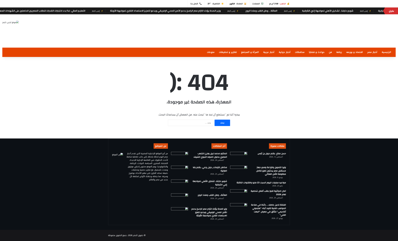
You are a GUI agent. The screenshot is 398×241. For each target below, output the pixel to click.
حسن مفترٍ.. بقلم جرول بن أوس (272, 154)
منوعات (211, 52)
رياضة (339, 52)
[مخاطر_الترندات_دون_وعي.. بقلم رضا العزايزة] (179, 171)
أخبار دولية (285, 52)
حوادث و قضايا (316, 52)
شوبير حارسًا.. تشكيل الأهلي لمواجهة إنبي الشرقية (336, 11)
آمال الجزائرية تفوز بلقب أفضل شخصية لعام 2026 (268, 193)
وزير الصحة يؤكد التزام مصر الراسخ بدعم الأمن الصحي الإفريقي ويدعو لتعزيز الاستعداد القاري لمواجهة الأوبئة (173, 11)
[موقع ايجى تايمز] (10, 22)
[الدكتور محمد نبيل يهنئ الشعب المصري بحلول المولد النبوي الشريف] (179, 158)
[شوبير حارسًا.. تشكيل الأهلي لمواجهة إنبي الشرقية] (179, 185)
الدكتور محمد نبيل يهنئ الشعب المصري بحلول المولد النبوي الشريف (210, 155)
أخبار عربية (268, 52)
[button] (265, 40)
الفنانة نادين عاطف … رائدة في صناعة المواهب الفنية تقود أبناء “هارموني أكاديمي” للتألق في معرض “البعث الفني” (268, 210)
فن (330, 52)
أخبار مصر (372, 52)
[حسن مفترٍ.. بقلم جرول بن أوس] (238, 158)
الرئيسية (386, 52)
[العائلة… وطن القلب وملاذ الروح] (179, 199)
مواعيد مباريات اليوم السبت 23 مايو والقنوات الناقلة (261, 183)
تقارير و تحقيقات (228, 52)
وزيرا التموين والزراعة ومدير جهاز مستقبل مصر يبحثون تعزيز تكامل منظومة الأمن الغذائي (271, 170)
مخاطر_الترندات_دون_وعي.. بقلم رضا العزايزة (210, 169)
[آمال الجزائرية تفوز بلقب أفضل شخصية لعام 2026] (238, 195)
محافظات (300, 52)
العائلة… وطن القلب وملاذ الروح (270, 11)
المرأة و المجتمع (250, 52)
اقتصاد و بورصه (354, 52)
